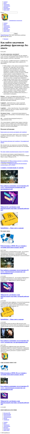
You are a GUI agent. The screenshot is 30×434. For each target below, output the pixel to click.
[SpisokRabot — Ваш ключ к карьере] (9, 225)
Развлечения (6, 8)
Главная (5, 1)
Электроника (6, 5)
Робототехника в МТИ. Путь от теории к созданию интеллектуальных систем (14, 246)
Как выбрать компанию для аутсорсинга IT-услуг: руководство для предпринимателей (15, 341)
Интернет (5, 7)
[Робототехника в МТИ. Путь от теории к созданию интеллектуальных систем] (7, 243)
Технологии (6, 4)
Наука (4, 3)
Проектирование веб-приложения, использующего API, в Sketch (14, 164)
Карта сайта (6, 9)
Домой (2, 35)
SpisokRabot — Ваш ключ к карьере (12, 228)
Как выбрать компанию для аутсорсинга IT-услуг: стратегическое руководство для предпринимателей (15, 187)
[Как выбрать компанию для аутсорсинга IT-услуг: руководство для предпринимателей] (7, 337)
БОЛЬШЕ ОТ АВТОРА (17, 167)
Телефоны (6, 419)
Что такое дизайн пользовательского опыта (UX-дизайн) (15, 151)
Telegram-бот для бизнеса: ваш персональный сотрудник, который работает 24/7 (15, 208)
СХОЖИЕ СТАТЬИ (6, 167)
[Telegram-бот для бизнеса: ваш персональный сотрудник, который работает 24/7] (9, 204)
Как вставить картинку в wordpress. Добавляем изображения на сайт (14, 161)
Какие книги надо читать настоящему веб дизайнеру (14, 132)
